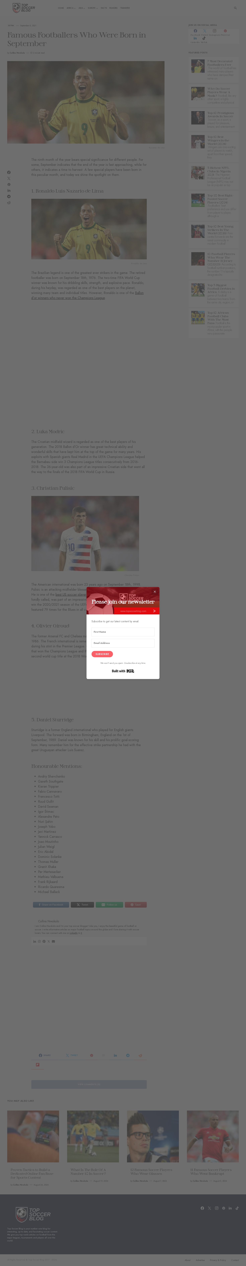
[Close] (154, 591)
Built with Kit (123, 671)
